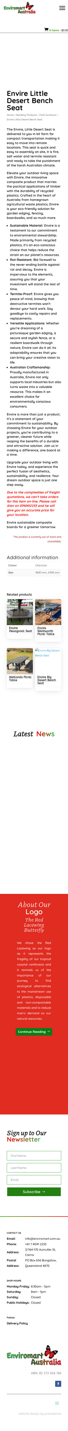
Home (10, 115)
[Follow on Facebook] (58, 1384)
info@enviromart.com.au (42, 1238)
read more (20, 787)
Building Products (26, 115)
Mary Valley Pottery (24, 771)
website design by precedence (39, 1413)
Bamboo (15, 811)
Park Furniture (47, 115)
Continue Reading (32, 1032)
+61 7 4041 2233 (35, 1244)
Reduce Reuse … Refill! (24, 850)
